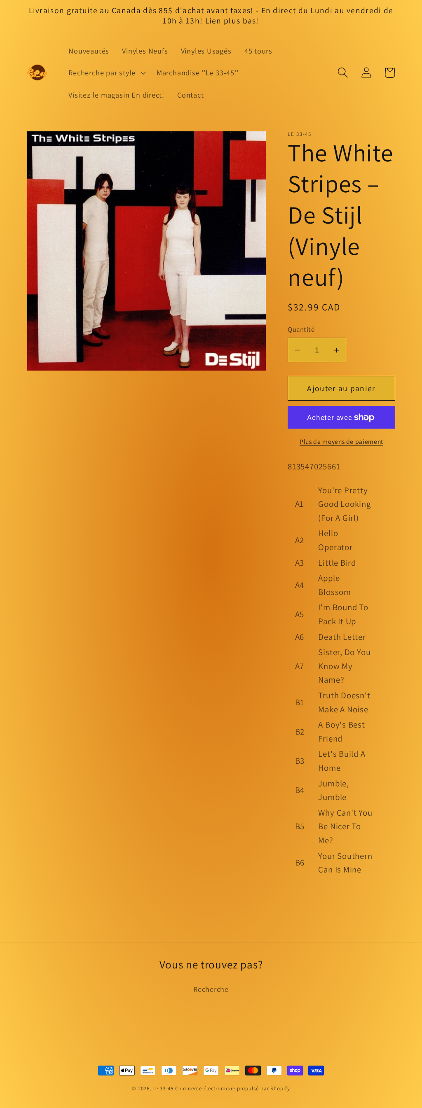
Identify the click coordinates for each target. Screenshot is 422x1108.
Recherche (211, 989)
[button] (106, 73)
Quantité (301, 329)
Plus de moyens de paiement (341, 441)
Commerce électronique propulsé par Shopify (232, 1088)
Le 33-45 (162, 1088)
